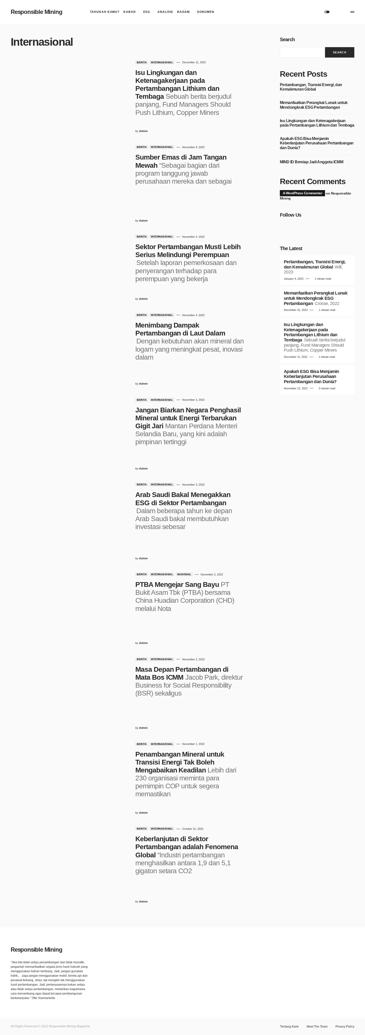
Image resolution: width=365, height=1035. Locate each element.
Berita (141, 62)
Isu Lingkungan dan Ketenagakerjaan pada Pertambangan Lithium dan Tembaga (317, 123)
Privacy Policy (344, 1026)
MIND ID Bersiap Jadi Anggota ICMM (311, 162)
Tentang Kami (289, 1026)
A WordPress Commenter (302, 193)
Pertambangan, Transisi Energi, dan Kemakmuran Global (311, 87)
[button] (327, 12)
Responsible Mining (36, 11)
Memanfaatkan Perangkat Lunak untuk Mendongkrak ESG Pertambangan (314, 104)
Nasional (184, 574)
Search (287, 39)
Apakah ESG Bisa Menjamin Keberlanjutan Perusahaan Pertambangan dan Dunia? (317, 143)
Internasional (162, 62)
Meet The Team (317, 1026)
